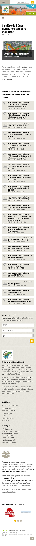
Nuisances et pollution (8, 438)
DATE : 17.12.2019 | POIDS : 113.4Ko (20, 275)
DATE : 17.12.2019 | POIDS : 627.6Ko (18, 189)
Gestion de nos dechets (9, 440)
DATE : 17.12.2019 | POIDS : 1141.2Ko (19, 218)
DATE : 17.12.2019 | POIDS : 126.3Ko (20, 146)
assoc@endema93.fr (11, 410)
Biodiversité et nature (8, 429)
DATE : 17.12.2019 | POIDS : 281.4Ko (20, 301)
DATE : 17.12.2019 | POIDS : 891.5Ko (20, 248)
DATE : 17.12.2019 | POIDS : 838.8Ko (18, 105)
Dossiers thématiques (8, 418)
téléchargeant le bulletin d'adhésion (18, 480)
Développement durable (9, 442)
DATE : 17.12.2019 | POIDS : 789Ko (19, 199)
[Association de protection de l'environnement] (5, 9)
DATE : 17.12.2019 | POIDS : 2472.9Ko (18, 126)
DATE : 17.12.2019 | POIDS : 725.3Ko (20, 266)
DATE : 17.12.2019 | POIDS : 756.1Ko (20, 230)
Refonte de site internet (23, 534)
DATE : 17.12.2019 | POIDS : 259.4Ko (19, 167)
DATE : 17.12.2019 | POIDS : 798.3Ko (20, 207)
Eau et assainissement (8, 435)
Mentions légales (7, 414)
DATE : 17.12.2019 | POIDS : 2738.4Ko (19, 157)
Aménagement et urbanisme (10, 433)
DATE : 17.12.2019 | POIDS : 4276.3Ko (18, 116)
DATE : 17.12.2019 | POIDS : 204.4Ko (20, 240)
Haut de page (32, 538)
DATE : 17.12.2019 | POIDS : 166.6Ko (19, 178)
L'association (6, 420)
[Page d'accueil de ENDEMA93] (3, 18)
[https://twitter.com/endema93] (32, 6)
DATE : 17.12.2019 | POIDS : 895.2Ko (20, 257)
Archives (5, 416)
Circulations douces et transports (11, 431)
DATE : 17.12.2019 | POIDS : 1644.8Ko (20, 284)
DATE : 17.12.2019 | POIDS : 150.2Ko (19, 135)
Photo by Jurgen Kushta (5, 14)
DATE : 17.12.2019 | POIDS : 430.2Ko (20, 292)
